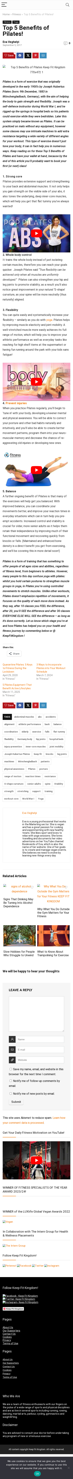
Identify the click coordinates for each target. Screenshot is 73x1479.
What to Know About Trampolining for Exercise (53, 953)
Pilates (31, 769)
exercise (36, 732)
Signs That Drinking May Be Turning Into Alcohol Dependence (18, 903)
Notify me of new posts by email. (34, 1093)
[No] (68, 1468)
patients (45, 761)
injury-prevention (13, 746)
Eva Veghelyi (11, 42)
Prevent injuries (16, 403)
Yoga (15, 22)
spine (47, 784)
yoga (49, 320)
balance (57, 724)
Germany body (24, 739)
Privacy (7, 1340)
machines (9, 761)
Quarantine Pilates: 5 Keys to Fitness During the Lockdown (17, 668)
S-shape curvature (13, 784)
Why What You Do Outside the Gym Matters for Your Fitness (53, 912)
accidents (51, 717)
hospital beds (56, 739)
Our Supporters (11, 1330)
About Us (8, 1327)
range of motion (12, 776)
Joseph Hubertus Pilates (17, 754)
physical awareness (14, 769)
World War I (28, 799)
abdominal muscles (24, 717)
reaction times (33, 776)
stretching (22, 791)
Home (6, 14)
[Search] (67, 5)
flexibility (8, 739)
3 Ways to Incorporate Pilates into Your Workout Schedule (50, 668)
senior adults (34, 784)
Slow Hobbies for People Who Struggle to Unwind (19, 953)
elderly (25, 732)
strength (8, 791)
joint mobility (56, 746)
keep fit (38, 754)
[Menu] (4, 5)
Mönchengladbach (27, 761)
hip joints (41, 739)
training (48, 791)
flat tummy (59, 732)
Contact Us (9, 1333)
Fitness (16, 14)
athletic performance (29, 724)
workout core (11, 799)
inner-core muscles (36, 746)
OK (37, 1473)
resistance (50, 776)
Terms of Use (10, 1343)
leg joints (62, 754)
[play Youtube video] (36, 233)
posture (43, 769)
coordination (11, 732)
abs (40, 717)
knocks (49, 754)
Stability (58, 784)
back (47, 724)
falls (47, 732)
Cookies (7, 1337)
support (36, 791)
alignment (9, 724)
